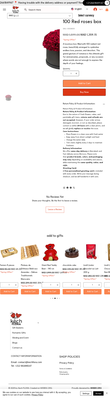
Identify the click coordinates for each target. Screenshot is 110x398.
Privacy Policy (66, 362)
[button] (106, 9)
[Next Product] (106, 252)
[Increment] (16, 285)
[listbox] (39, 15)
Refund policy (63, 372)
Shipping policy (64, 374)
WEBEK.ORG (46, 388)
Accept (98, 393)
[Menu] (4, 9)
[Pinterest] (70, 187)
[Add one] (76, 73)
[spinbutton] (9, 285)
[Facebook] (67, 187)
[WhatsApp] (64, 187)
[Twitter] (74, 187)
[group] (55, 269)
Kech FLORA (23, 388)
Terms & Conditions (65, 368)
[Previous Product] (3, 252)
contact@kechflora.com (30, 362)
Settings (85, 393)
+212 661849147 (23, 366)
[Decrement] (2, 285)
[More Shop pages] (38, 322)
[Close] (106, 393)
